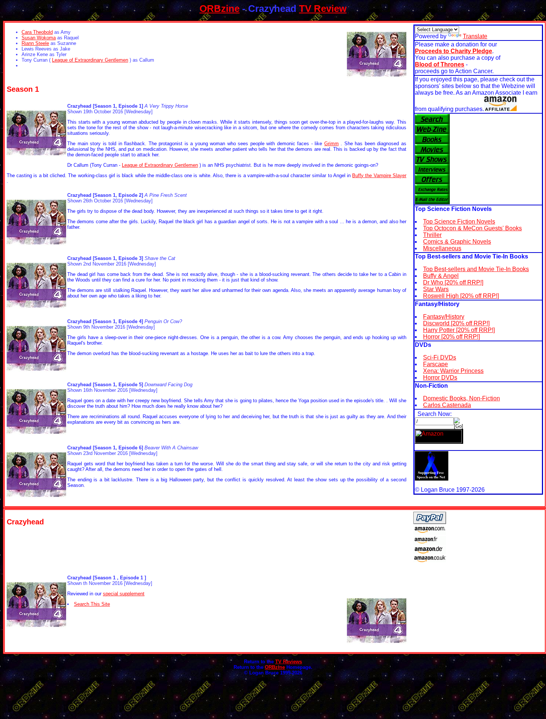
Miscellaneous (442, 248)
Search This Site (92, 604)
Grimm (331, 143)
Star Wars (436, 289)
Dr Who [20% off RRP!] (453, 282)
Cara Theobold (37, 32)
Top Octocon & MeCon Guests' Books (472, 228)
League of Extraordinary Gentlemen (90, 60)
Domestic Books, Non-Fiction (461, 398)
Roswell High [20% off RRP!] (461, 296)
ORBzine (219, 8)
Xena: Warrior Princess (453, 371)
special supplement (123, 593)
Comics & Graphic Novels (457, 241)
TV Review (323, 8)
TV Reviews (288, 661)
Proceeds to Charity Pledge (453, 51)
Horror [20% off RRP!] (451, 337)
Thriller (432, 235)
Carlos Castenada (447, 405)
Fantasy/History (443, 316)
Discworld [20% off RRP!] (456, 323)
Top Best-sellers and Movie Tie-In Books (476, 269)
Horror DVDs (440, 377)
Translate (475, 36)
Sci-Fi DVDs (439, 357)
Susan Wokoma (39, 37)
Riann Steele (35, 43)
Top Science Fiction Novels (459, 221)
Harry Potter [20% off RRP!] (459, 330)
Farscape (435, 364)
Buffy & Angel (441, 276)
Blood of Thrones (439, 64)
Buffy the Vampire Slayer (379, 175)
